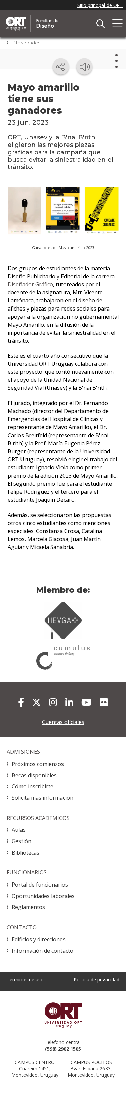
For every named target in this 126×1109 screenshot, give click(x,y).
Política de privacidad (96, 979)
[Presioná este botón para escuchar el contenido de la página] (84, 66)
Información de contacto (42, 950)
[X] (36, 702)
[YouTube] (86, 702)
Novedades (26, 42)
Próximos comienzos (38, 764)
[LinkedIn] (69, 702)
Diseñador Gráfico (30, 284)
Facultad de (55, 23)
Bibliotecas (25, 852)
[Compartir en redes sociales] (61, 66)
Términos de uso (25, 979)
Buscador (100, 23)
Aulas (19, 829)
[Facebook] (21, 702)
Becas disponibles (34, 775)
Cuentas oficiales (63, 722)
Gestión (21, 841)
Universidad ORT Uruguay (63, 1014)
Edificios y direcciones (39, 939)
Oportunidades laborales (43, 896)
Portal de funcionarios (40, 884)
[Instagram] (53, 702)
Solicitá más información (42, 798)
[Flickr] (104, 702)
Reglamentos (28, 907)
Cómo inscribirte (32, 786)
